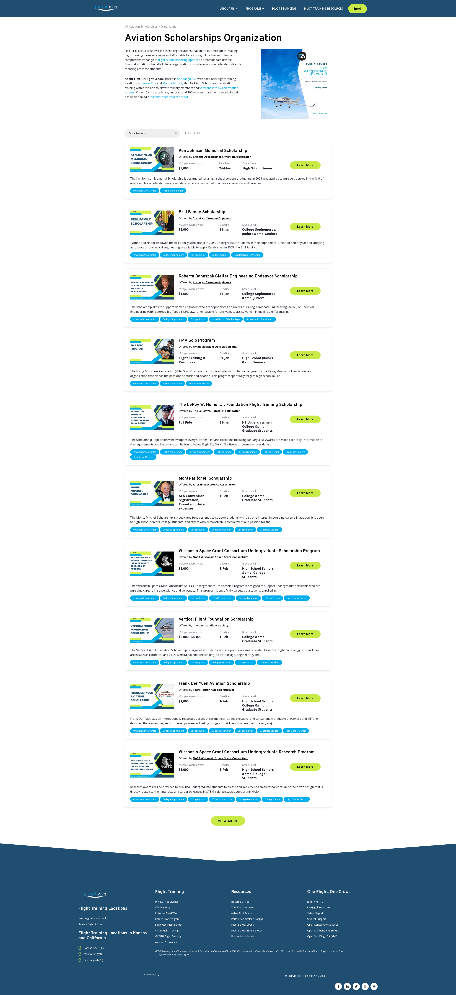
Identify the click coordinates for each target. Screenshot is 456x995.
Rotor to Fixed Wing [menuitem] (166, 913)
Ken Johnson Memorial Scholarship (213, 151)
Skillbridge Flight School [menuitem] (168, 924)
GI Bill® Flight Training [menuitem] (168, 936)
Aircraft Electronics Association (214, 484)
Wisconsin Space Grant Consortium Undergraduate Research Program (247, 752)
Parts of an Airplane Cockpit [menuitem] (247, 919)
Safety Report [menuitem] (315, 913)
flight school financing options (178, 60)
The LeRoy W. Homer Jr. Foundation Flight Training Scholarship (240, 405)
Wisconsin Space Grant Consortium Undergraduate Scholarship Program (249, 551)
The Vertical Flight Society (210, 625)
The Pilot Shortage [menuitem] (242, 907)
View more (228, 821)
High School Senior (173, 190)
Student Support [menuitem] (316, 919)
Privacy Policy (151, 974)
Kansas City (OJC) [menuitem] (93, 948)
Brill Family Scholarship (202, 212)
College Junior (198, 254)
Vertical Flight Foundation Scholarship (216, 619)
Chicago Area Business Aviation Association (222, 156)
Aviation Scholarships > (144, 26)
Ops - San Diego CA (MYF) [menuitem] (322, 936)
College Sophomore (173, 254)
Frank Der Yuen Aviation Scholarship (214, 683)
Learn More (305, 165)
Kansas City (148, 83)
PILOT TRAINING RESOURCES (323, 8)
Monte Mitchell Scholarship (205, 478)
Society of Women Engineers (212, 218)
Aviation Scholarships (144, 190)
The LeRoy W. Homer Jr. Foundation (216, 411)
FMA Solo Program (197, 340)
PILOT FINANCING (284, 8)
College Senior (219, 254)
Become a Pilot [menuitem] (240, 901)
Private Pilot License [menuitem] (166, 901)
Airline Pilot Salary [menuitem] (241, 913)
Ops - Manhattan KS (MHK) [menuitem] (323, 930)
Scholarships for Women (247, 254)
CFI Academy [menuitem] (162, 907)
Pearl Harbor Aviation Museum (213, 689)
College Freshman (247, 451)
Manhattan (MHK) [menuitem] (93, 954)
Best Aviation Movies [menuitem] (243, 936)
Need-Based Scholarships (226, 319)
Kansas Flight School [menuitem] (90, 924)
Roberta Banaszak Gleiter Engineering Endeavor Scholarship (238, 276)
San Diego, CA (186, 79)
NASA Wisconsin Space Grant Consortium (220, 557)
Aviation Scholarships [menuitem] (167, 942)
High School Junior (172, 383)
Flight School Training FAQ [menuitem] (246, 930)
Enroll (357, 8)
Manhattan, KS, (172, 83)
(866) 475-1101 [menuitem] (316, 901)
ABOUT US (227, 8)
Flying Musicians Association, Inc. (215, 346)
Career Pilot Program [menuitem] (167, 919)
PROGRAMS (253, 8)
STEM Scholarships (222, 598)
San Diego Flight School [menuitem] (92, 918)
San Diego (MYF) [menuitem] (93, 960)
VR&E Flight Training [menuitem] (166, 930)
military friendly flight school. (169, 97)
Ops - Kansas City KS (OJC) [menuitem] (322, 924)
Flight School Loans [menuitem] (242, 924)
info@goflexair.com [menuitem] (318, 907)
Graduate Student (295, 451)
